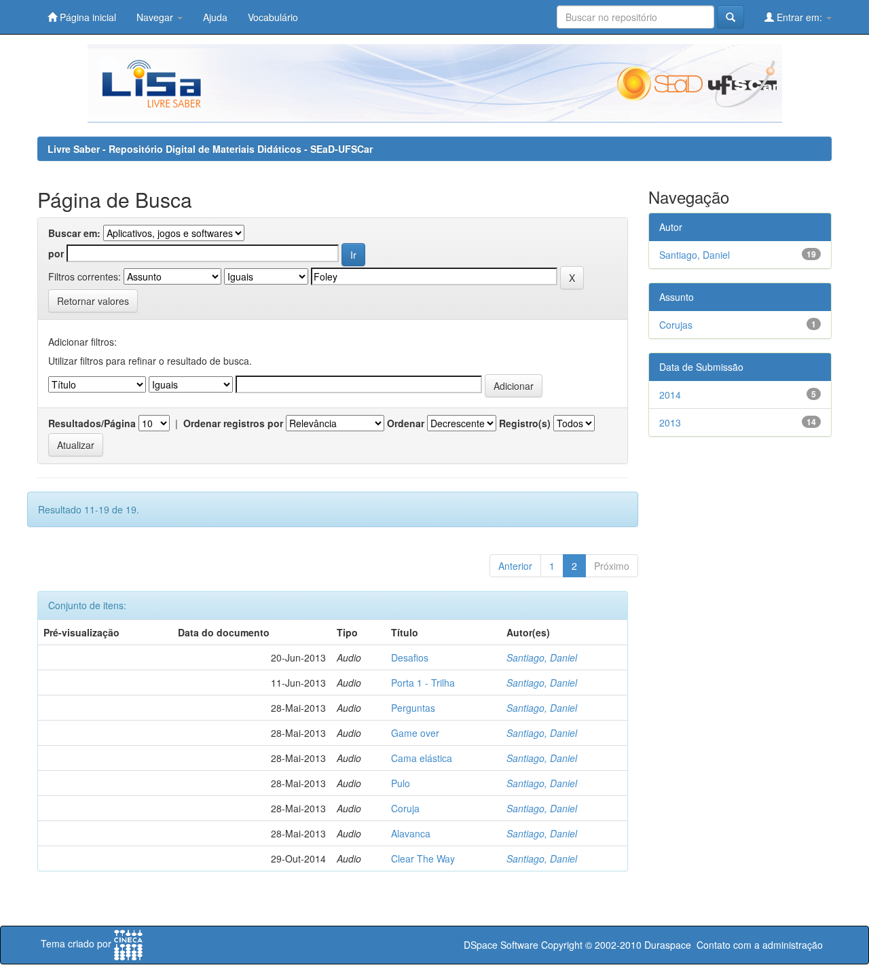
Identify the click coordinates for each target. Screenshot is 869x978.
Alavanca (410, 833)
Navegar (156, 17)
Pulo (400, 783)
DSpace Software (501, 945)
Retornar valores (93, 301)
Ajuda (215, 17)
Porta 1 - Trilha (423, 682)
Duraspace (667, 945)
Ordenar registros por (233, 423)
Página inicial (86, 17)
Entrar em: (799, 17)
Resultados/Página (92, 423)
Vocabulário (273, 17)
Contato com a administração (760, 945)
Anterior (515, 566)
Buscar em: (74, 233)
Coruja (405, 808)
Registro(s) (525, 423)
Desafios (409, 657)
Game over (415, 733)
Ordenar (405, 423)
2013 (670, 422)
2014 (670, 394)
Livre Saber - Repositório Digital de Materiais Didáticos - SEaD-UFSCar (210, 149)
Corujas (675, 324)
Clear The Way (423, 858)
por (56, 253)
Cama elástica (421, 758)
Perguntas (413, 707)
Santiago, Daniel (541, 657)
